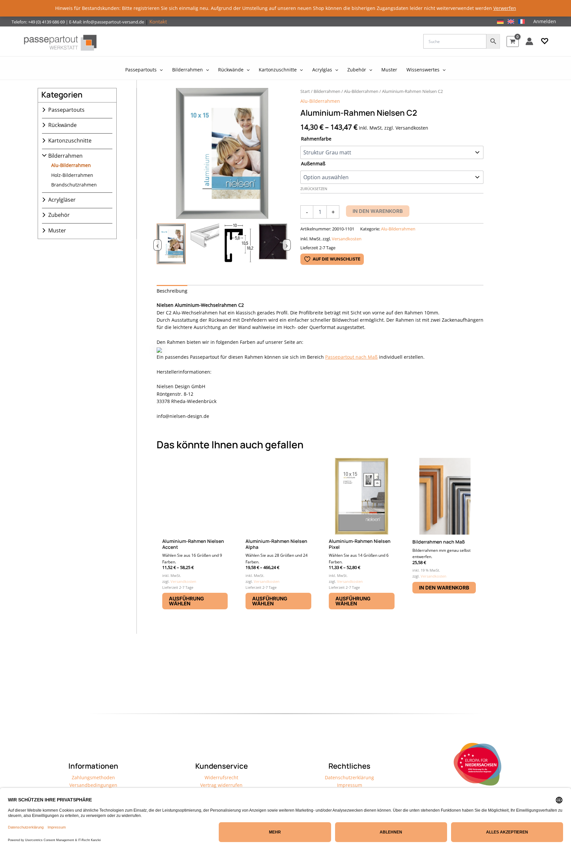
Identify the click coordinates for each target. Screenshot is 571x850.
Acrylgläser (62, 199)
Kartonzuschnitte (70, 140)
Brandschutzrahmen (74, 185)
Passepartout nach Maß (351, 357)
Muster (57, 230)
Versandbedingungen (93, 785)
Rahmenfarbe (316, 139)
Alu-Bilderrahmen (71, 165)
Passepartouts (66, 109)
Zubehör (59, 215)
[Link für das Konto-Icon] (529, 41)
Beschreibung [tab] (172, 291)
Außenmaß (313, 163)
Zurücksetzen (313, 188)
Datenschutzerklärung (349, 777)
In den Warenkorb (378, 211)
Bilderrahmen (65, 155)
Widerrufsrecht (221, 777)
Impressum (349, 785)
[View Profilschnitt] (238, 243)
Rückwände (62, 125)
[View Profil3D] (205, 243)
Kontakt (158, 21)
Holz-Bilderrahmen (72, 175)
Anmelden (544, 21)
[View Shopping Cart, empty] (513, 41)
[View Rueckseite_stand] (272, 243)
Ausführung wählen (186, 601)
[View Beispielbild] (171, 243)
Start (305, 91)
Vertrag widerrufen (221, 785)
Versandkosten (347, 239)
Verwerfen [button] (504, 8)
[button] (545, 41)
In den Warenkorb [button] (444, 588)
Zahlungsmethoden (93, 777)
